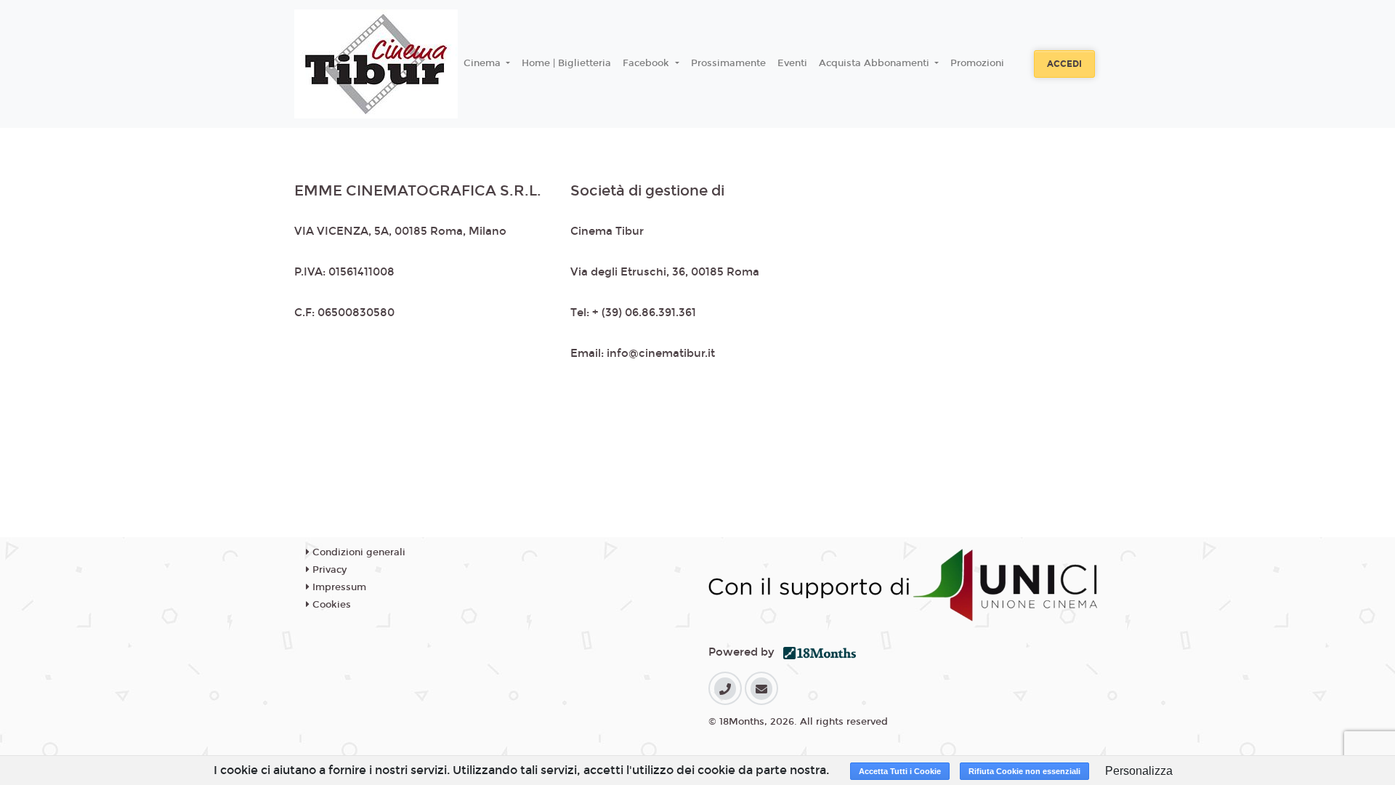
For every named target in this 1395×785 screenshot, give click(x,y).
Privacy (328, 570)
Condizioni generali (357, 552)
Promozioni (977, 63)
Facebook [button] (647, 63)
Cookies (330, 605)
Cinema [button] (484, 63)
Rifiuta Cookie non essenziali (1024, 771)
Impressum (338, 587)
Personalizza (1139, 771)
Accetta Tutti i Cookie (900, 771)
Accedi (1064, 64)
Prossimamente (728, 63)
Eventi (792, 63)
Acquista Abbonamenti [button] (875, 63)
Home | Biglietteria (566, 63)
